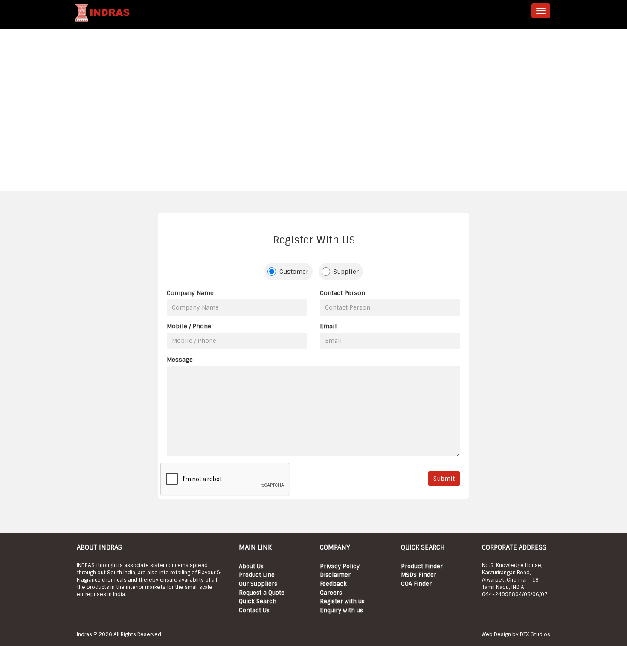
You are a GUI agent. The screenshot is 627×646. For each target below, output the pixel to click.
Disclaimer (335, 575)
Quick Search (257, 601)
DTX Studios (535, 634)
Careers (331, 592)
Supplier (346, 271)
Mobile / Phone (189, 326)
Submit (444, 478)
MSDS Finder (418, 575)
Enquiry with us (341, 610)
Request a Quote (261, 592)
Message (180, 359)
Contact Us (254, 610)
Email (328, 326)
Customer (293, 271)
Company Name (190, 293)
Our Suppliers (258, 584)
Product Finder (422, 566)
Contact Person (342, 293)
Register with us (342, 601)
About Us (251, 566)
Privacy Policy (340, 566)
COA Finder (416, 584)
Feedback (333, 584)
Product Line (257, 575)
